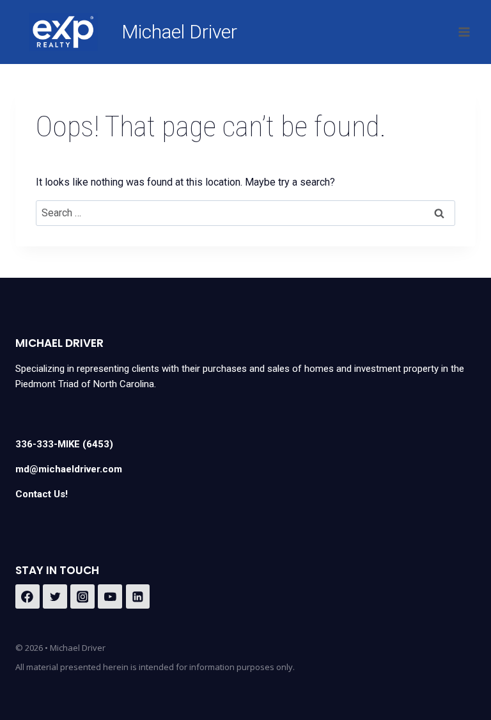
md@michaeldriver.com (68, 469)
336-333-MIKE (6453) (64, 444)
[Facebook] (27, 596)
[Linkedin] (138, 596)
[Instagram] (82, 596)
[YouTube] (110, 596)
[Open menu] (464, 32)
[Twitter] (55, 596)
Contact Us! (41, 494)
